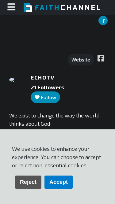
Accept (58, 182)
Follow (48, 97)
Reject (28, 182)
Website (80, 59)
